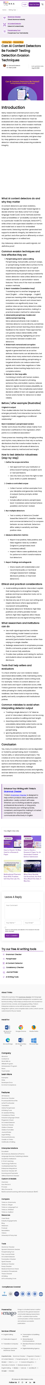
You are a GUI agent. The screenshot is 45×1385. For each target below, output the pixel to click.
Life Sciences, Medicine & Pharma (13, 1154)
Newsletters (6, 1230)
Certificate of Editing (8, 1142)
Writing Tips (7, 42)
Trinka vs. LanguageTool (10, 1207)
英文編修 (4, 1371)
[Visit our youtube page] (34, 1382)
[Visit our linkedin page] (30, 1382)
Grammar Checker (14, 17)
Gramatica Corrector (8, 1365)
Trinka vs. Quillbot (7, 1212)
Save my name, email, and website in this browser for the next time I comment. (22, 930)
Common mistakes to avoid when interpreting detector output (18, 184)
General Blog (18, 42)
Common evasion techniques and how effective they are (20, 160)
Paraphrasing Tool (14, 30)
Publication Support (10, 1339)
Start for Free (34, 4)
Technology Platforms (9, 1164)
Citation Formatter (8, 1130)
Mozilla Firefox (34, 1031)
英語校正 (16, 1368)
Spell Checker (6, 1262)
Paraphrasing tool (22, 1359)
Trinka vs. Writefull (8, 1210)
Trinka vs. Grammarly (9, 1202)
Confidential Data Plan (12, 863)
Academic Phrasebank (9, 1271)
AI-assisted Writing (8, 1113)
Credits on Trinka (7, 1139)
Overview (5, 1182)
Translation (5, 1105)
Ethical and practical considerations (19, 174)
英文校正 (4, 1362)
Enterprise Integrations (9, 1168)
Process (4, 1187)
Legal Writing (6, 1135)
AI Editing (5, 1276)
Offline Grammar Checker (10, 1176)
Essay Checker (7, 1266)
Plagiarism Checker (33, 1356)
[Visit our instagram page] (22, 1382)
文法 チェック (34, 1359)
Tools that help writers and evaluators (20, 180)
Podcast (4, 1228)
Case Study (5, 1218)
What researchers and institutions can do (21, 177)
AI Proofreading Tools (9, 1279)
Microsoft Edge (8, 1044)
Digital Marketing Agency (31, 1348)
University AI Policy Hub (9, 1235)
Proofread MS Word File (9, 1101)
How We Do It (6, 1184)
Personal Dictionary (8, 1137)
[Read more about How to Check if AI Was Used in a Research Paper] (12, 842)
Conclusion (12, 189)
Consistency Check (8, 1115)
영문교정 (23, 1368)
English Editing (8, 1334)
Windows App (33, 1044)
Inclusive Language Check (10, 1118)
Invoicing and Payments (10, 1173)
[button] (39, 150)
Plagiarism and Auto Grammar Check (10, 1349)
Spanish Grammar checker (11, 1249)
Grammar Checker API (9, 1171)
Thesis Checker (7, 1274)
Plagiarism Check (8, 1120)
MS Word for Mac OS (20, 1044)
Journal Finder (6, 1132)
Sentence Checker (8, 1264)
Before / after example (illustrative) (19, 165)
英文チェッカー (13, 1362)
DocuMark (5, 1151)
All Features (5, 1096)
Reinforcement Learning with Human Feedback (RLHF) (20, 1192)
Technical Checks (8, 1125)
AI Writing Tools (7, 1110)
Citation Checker (7, 1127)
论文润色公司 (32, 1368)
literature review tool (24, 1365)
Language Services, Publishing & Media (15, 1156)
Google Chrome (21, 1031)
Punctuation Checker (9, 1259)
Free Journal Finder (8, 1254)
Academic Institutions (9, 1159)
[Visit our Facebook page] (18, 1382)
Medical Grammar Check (10, 1269)
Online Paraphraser (8, 1108)
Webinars (5, 1226)
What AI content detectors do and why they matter (22, 154)
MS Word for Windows (7, 1032)
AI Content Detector (14, 24)
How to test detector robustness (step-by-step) (23, 169)
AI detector (8, 838)
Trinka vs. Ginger (7, 1205)
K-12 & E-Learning (7, 1161)
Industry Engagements (9, 1221)
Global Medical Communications (28, 1340)
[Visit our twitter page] (26, 1382)
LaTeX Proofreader (8, 1103)
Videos (4, 1233)
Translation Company (10, 1344)
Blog (3, 1223)
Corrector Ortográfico (27, 1362)
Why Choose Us (7, 1189)
